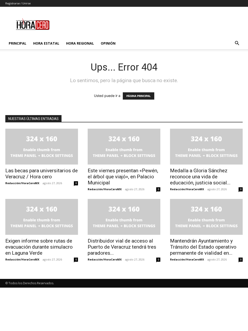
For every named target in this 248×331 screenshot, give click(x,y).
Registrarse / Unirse (18, 3)
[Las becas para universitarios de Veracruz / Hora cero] (41, 147)
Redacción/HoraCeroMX (22, 183)
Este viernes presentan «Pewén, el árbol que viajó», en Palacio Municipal (123, 177)
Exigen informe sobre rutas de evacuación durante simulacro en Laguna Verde (39, 247)
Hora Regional (80, 43)
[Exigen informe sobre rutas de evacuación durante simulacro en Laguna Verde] (41, 217)
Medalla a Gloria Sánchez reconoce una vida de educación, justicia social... (200, 177)
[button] (237, 43)
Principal (17, 43)
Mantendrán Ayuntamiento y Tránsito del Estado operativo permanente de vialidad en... (203, 247)
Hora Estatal (46, 43)
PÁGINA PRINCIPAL (138, 96)
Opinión (108, 43)
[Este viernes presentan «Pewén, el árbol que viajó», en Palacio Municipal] (124, 147)
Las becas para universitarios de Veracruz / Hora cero (41, 174)
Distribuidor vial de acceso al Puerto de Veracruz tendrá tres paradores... (122, 247)
